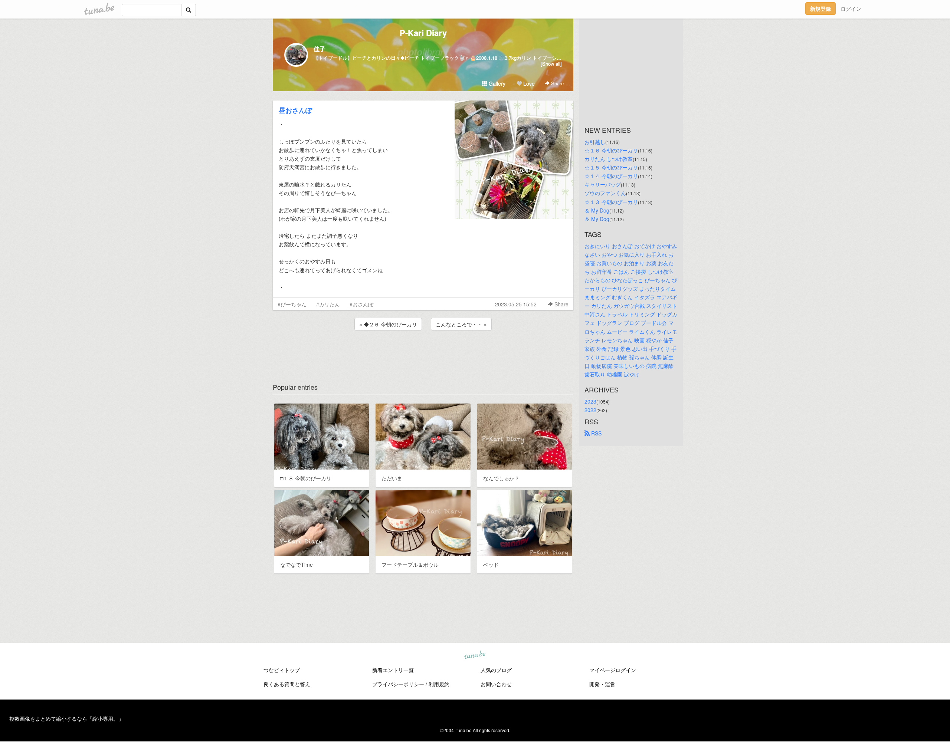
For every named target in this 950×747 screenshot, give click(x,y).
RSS (596, 433)
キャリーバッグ (602, 184)
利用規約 (439, 684)
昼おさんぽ (295, 110)
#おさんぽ (361, 304)
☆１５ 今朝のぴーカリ (611, 167)
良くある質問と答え (286, 684)
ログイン (851, 8)
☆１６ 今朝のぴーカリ (611, 150)
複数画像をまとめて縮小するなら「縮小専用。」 (66, 718)
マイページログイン (612, 670)
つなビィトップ (281, 670)
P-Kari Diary (423, 33)
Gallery (496, 83)
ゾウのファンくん (605, 193)
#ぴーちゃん (292, 304)
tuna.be (474, 655)
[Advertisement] (423, 352)
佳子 (319, 49)
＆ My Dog (596, 210)
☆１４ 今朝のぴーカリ (611, 176)
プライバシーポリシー (398, 684)
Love (528, 83)
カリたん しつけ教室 (608, 158)
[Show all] (551, 63)
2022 (590, 410)
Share (557, 83)
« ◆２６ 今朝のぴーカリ (388, 324)
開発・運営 (602, 684)
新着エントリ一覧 (393, 670)
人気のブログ (496, 670)
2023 (590, 401)
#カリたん (328, 304)
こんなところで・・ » (461, 324)
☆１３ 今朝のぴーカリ (611, 201)
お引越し (594, 141)
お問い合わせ (496, 684)
